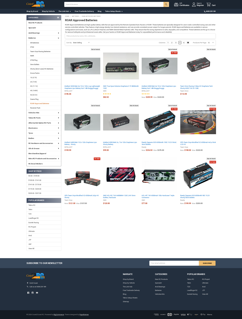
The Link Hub (63, 11)
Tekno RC (31, 205)
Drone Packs (34, 73)
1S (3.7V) (33, 77)
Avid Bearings (34, 33)
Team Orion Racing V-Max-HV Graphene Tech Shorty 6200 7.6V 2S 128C (196, 87)
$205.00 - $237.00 (34, 193)
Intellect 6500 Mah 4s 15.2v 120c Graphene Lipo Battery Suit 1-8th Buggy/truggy (159, 87)
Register (200, 5)
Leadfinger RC (33, 218)
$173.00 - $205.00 (34, 189)
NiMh (32, 56)
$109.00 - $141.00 (34, 180)
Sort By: (69, 43)
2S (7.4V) (33, 82)
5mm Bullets (34, 64)
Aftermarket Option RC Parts (39, 123)
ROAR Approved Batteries (39, 103)
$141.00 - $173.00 (34, 184)
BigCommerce (59, 314)
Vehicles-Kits (33, 113)
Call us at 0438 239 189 (37, 287)
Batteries (32, 38)
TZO (30, 214)
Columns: (162, 43)
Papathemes (84, 314)
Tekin (30, 209)
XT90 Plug (33, 60)
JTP (29, 240)
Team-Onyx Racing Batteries (40, 51)
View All (31, 248)
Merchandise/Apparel (37, 153)
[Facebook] (28, 293)
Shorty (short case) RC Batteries (41, 69)
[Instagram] (32, 293)
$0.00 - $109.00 (33, 176)
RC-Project (32, 227)
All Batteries (34, 43)
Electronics (33, 128)
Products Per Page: (200, 43)
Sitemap (126, 301)
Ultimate (31, 231)
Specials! (32, 28)
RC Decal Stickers (35, 164)
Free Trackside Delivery (84, 11)
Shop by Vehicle (48, 11)
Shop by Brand (32, 11)
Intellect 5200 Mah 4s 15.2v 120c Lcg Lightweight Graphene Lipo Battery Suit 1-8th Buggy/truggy (82, 87)
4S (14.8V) (34, 90)
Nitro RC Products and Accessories (42, 159)
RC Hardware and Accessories (40, 143)
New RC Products (35, 23)
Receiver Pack (35, 108)
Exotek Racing (33, 223)
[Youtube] (37, 293)
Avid (30, 235)
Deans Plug (34, 99)
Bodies (31, 138)
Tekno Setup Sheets (113, 11)
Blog (99, 11)
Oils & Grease (33, 148)
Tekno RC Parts (34, 118)
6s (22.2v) (33, 95)
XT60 (32, 47)
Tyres (30, 133)
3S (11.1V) (34, 86)
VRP (29, 244)
